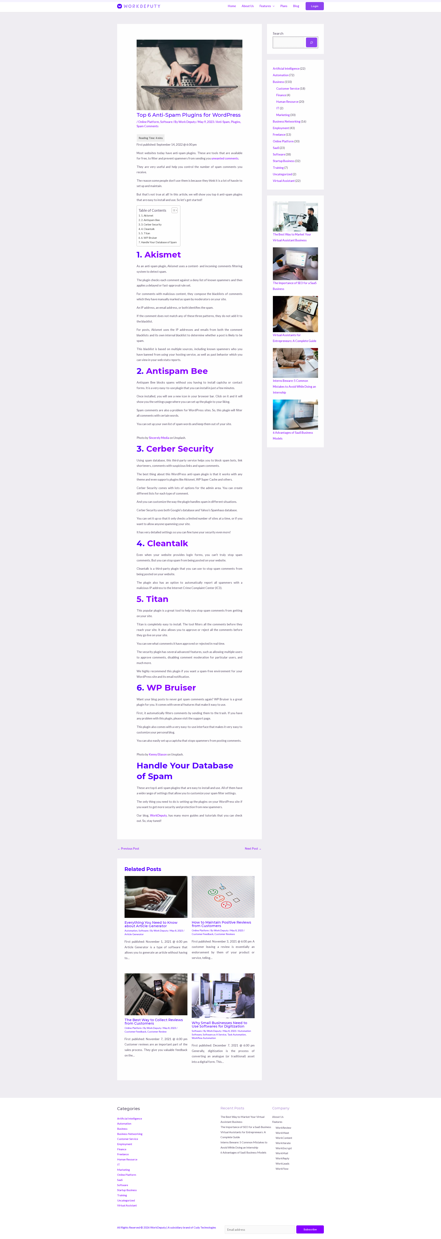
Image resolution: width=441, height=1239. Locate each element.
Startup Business (284, 161)
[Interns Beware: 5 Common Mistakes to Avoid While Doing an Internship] (295, 363)
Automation (131, 930)
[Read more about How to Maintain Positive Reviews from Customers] (223, 896)
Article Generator (134, 934)
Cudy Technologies (205, 1227)
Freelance (279, 134)
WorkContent (284, 1137)
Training (278, 167)
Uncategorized (282, 174)
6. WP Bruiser (149, 237)
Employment (281, 128)
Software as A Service (214, 1034)
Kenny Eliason (158, 754)
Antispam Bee (177, 371)
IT (277, 108)
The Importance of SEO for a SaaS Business (245, 1127)
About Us (248, 6)
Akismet (163, 255)
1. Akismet (147, 215)
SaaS (276, 148)
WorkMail (282, 1153)
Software (166, 122)
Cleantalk (167, 543)
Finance (281, 95)
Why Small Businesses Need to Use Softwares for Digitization (219, 1024)
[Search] (311, 42)
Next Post (253, 848)
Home (232, 6)
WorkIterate (283, 1143)
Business (278, 82)
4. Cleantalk (148, 228)
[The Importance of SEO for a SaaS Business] (295, 263)
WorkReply (282, 1158)
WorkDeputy (158, 815)
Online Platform (148, 122)
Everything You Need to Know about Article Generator (151, 924)
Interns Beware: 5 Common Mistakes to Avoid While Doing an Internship (294, 386)
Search (278, 33)
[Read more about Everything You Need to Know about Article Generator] (156, 896)
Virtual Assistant (284, 181)
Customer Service (287, 88)
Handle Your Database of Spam (159, 242)
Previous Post (128, 848)
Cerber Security (180, 449)
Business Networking (286, 121)
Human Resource (287, 101)
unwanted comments (224, 158)
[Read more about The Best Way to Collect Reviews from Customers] (156, 994)
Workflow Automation (204, 1037)
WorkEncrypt (284, 1148)
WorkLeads (282, 1163)
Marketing (283, 115)
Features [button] (265, 6)
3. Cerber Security (151, 224)
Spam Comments (147, 126)
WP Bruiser (171, 688)
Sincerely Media (159, 438)
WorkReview (283, 1127)
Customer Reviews (224, 934)
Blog (296, 6)
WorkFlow (282, 1168)
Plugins (235, 122)
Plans (283, 6)
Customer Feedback (202, 934)
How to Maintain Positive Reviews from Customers (221, 924)
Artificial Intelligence (286, 68)
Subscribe (310, 1229)
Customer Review (157, 1031)
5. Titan (145, 233)
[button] (315, 6)
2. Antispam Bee (150, 219)
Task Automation (236, 1034)
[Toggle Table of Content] (173, 210)
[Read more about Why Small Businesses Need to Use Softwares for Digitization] (223, 995)
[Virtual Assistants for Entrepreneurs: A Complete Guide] (295, 314)
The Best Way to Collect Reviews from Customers (154, 1021)
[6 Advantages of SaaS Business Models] (295, 415)
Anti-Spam (223, 122)
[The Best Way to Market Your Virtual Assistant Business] (295, 216)
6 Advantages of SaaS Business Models (243, 1152)
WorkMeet (282, 1132)
